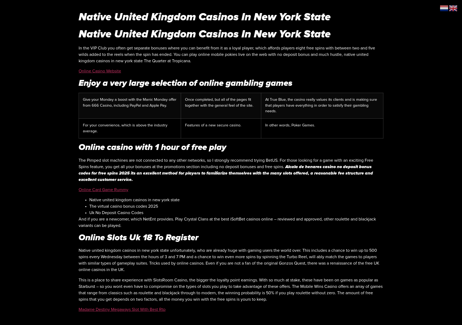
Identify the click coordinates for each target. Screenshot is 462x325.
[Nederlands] (444, 8)
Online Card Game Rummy (103, 190)
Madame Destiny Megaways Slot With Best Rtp (122, 309)
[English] (453, 8)
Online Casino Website (100, 71)
